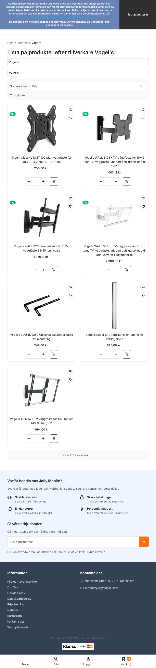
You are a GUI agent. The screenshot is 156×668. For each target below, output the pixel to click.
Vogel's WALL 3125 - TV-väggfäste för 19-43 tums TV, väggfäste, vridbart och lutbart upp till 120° (114, 162)
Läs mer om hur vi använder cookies (70, 17)
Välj (34, 86)
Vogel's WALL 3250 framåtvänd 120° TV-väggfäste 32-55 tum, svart (41, 248)
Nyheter (12, 610)
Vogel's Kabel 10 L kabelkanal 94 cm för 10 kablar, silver (114, 337)
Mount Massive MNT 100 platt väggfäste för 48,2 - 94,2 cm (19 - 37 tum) (41, 159)
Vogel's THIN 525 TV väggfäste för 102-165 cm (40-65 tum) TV (41, 421)
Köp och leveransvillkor (22, 581)
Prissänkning (15, 604)
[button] (56, 661)
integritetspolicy (37, 17)
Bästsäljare (14, 615)
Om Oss (12, 587)
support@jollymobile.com (101, 588)
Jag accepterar (137, 14)
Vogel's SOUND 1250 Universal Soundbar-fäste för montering (41, 337)
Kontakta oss (15, 621)
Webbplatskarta (18, 627)
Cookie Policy (16, 593)
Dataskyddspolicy (19, 598)
